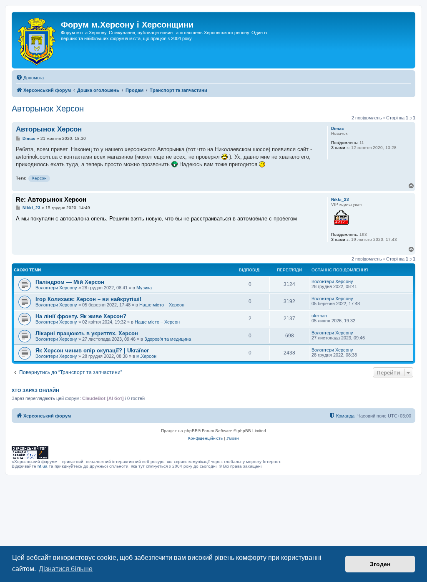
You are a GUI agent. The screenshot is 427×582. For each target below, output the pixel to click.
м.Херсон (146, 356)
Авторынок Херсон (48, 108)
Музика (144, 287)
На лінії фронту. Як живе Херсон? (80, 316)
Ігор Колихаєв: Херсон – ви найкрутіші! (88, 299)
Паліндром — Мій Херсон (69, 282)
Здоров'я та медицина (167, 339)
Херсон (39, 178)
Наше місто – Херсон (161, 304)
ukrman (319, 315)
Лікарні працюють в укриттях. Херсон (86, 333)
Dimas (337, 128)
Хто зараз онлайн (35, 390)
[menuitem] (30, 78)
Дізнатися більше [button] (66, 568)
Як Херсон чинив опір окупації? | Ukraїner (92, 350)
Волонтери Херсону (56, 287)
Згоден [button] (380, 564)
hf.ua (43, 466)
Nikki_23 (340, 199)
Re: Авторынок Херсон (51, 199)
